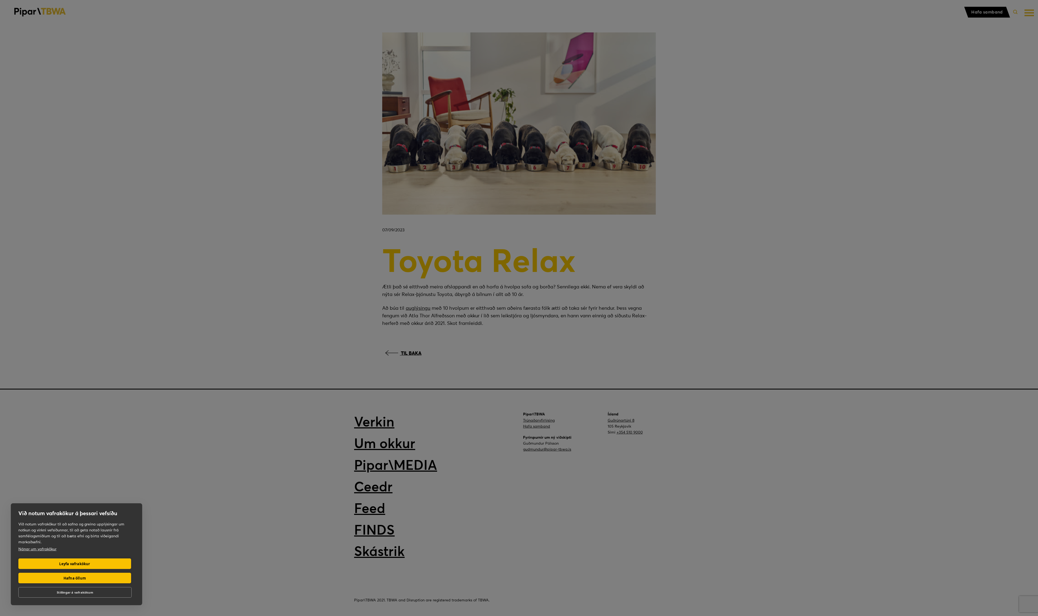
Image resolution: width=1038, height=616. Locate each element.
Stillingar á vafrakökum (75, 592)
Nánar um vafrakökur (37, 549)
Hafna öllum (75, 578)
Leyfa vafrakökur (74, 563)
